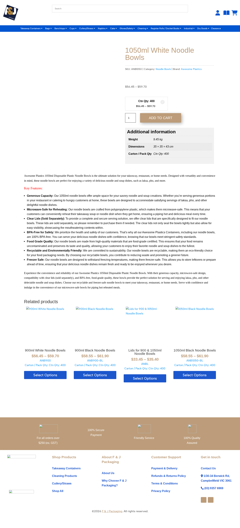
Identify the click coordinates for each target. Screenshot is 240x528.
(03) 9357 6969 (213, 488)
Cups (72, 28)
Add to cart (160, 118)
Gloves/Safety (127, 28)
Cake (113, 28)
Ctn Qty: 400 (146, 101)
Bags (47, 28)
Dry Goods (202, 28)
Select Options (45, 375)
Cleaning (142, 28)
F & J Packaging (112, 511)
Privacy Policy (160, 491)
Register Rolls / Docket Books (165, 28)
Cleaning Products (64, 475)
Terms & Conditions (164, 483)
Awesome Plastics (191, 69)
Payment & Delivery (164, 468)
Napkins (102, 28)
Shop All (57, 491)
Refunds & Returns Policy (168, 475)
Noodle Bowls (163, 69)
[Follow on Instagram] (210, 500)
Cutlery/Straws (86, 28)
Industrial (188, 28)
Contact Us (208, 468)
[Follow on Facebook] (203, 500)
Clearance (216, 28)
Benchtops (60, 28)
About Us (108, 473)
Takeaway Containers (30, 28)
